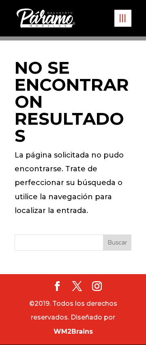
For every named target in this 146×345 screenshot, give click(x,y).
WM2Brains (73, 331)
